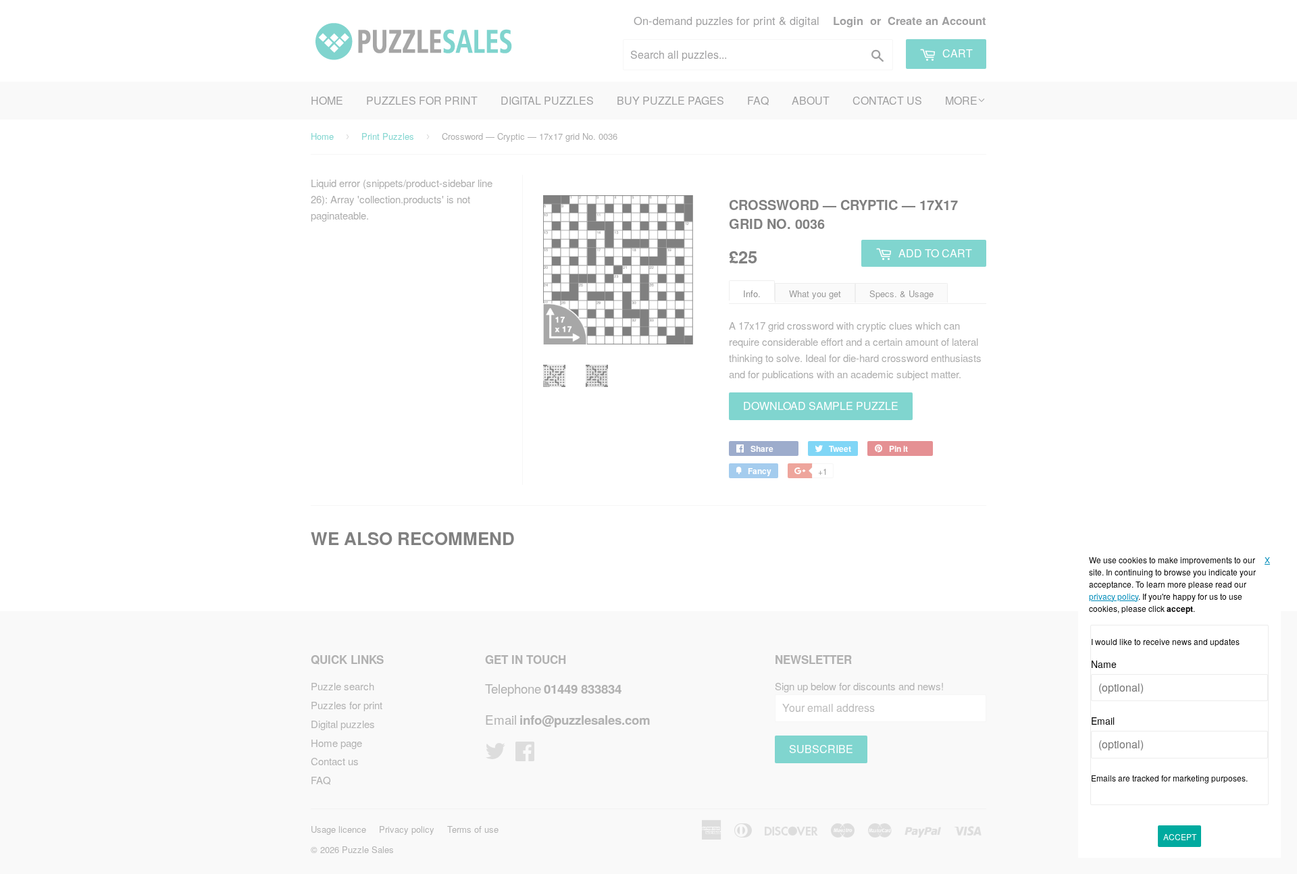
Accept (1179, 836)
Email (1103, 721)
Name (1104, 664)
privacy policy (1113, 596)
